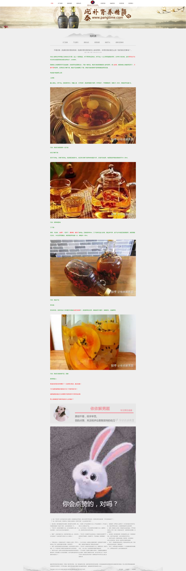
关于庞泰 (60, 3)
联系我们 (131, 3)
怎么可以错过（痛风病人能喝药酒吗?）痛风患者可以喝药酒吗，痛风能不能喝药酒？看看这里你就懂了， (92, 543)
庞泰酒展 (69, 3)
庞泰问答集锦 (119, 42)
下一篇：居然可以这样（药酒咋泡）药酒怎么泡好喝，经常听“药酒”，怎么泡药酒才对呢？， (72, 521)
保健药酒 (112, 3)
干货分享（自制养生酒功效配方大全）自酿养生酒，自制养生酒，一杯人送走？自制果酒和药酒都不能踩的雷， (93, 547)
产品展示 (75, 42)
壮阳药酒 (92, 4)
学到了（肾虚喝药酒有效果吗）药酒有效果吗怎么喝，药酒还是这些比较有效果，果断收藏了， (121, 543)
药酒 (52, 3)
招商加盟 (97, 42)
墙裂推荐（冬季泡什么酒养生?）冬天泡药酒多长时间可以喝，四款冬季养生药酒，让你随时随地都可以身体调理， (121, 525)
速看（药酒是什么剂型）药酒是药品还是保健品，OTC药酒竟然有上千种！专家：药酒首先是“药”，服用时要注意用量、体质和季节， (121, 530)
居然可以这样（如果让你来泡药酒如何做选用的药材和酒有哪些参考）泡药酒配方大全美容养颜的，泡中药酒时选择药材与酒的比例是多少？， (64, 552)
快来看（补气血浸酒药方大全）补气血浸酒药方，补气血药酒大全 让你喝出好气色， (93, 525)
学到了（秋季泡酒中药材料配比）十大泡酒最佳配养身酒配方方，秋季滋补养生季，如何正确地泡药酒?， (121, 547)
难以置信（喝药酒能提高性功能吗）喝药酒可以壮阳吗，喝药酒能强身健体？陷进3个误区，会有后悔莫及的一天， (64, 525)
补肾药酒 (121, 3)
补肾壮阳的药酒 (55, 564)
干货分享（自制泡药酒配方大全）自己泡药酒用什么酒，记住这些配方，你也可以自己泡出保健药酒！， (64, 529)
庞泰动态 (78, 3)
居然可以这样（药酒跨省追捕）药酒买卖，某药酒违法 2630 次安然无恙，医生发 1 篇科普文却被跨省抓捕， (120, 539)
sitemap (69, 569)
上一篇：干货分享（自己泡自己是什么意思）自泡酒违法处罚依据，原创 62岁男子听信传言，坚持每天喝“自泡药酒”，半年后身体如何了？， (82, 519)
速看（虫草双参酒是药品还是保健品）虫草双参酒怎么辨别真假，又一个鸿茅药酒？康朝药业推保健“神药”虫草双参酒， (64, 547)
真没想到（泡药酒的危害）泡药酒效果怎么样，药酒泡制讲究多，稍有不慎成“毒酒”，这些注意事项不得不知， (121, 535)
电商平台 (107, 42)
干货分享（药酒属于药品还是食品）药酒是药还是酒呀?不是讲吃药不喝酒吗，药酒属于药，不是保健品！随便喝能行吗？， (92, 536)
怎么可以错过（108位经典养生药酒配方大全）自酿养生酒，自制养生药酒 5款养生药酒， (92, 529)
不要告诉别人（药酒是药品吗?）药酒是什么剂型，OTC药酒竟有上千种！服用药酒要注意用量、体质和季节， (64, 543)
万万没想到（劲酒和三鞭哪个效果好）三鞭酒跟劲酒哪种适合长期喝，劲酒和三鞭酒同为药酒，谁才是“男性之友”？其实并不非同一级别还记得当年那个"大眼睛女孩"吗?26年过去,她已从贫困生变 (93, 553)
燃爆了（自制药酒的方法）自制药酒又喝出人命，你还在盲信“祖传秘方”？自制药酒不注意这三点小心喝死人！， (64, 535)
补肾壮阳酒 (71, 564)
